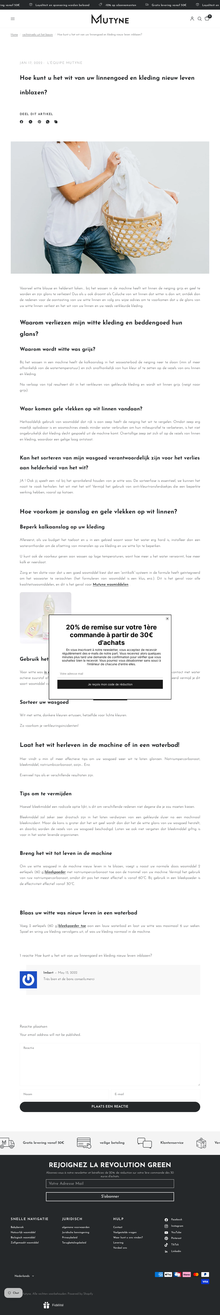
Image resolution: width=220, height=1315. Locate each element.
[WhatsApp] (48, 121)
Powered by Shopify (80, 1293)
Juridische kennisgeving (75, 1232)
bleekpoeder (55, 872)
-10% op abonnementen (112, 5)
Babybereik (17, 1227)
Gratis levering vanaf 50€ (161, 5)
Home (14, 34)
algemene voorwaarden (76, 1227)
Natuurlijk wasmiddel (23, 1232)
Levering (118, 1242)
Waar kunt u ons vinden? (128, 1237)
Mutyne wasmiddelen (110, 584)
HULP (118, 1219)
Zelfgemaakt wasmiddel (25, 1242)
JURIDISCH (72, 1219)
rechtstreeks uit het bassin (37, 34)
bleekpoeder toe (72, 926)
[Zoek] (199, 19)
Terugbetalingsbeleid (74, 1242)
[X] (31, 121)
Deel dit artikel (36, 114)
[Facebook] (22, 121)
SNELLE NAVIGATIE (30, 1219)
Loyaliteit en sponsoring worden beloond (54, 5)
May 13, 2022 (67, 972)
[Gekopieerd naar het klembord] (56, 121)
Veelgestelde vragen (125, 1232)
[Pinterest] (40, 121)
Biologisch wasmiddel (23, 1237)
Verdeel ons (120, 1248)
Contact (117, 1227)
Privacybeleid (69, 1237)
